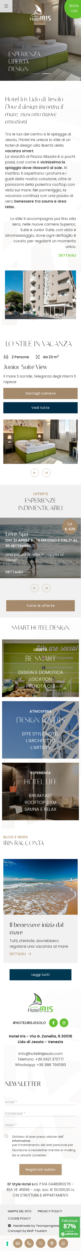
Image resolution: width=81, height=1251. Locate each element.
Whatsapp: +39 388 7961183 (40, 1064)
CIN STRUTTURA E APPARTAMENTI (40, 1195)
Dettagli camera (41, 393)
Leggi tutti (40, 974)
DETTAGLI (67, 255)
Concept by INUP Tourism (27, 1230)
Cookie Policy (19, 1218)
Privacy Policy (50, 1211)
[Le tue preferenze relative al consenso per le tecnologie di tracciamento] (7, 1244)
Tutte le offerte (40, 605)
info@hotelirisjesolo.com (40, 1053)
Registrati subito (40, 1169)
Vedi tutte (40, 407)
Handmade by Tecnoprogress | (37, 1225)
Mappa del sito (20, 1211)
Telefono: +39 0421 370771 (40, 1059)
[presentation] (35, 473)
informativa (21, 1140)
